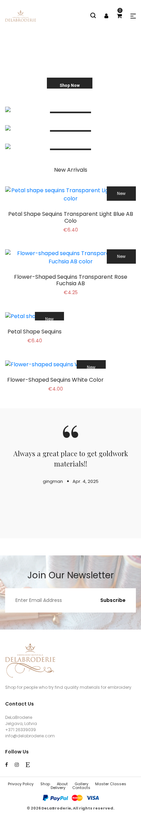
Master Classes (110, 784)
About (62, 784)
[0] (119, 16)
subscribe (113, 600)
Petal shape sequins (35, 331)
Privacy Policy (21, 784)
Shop (45, 784)
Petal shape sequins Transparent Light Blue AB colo (70, 217)
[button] (133, 16)
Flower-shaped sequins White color (55, 380)
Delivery (58, 787)
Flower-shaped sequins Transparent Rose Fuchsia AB (70, 280)
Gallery (81, 784)
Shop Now (70, 85)
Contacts (81, 787)
